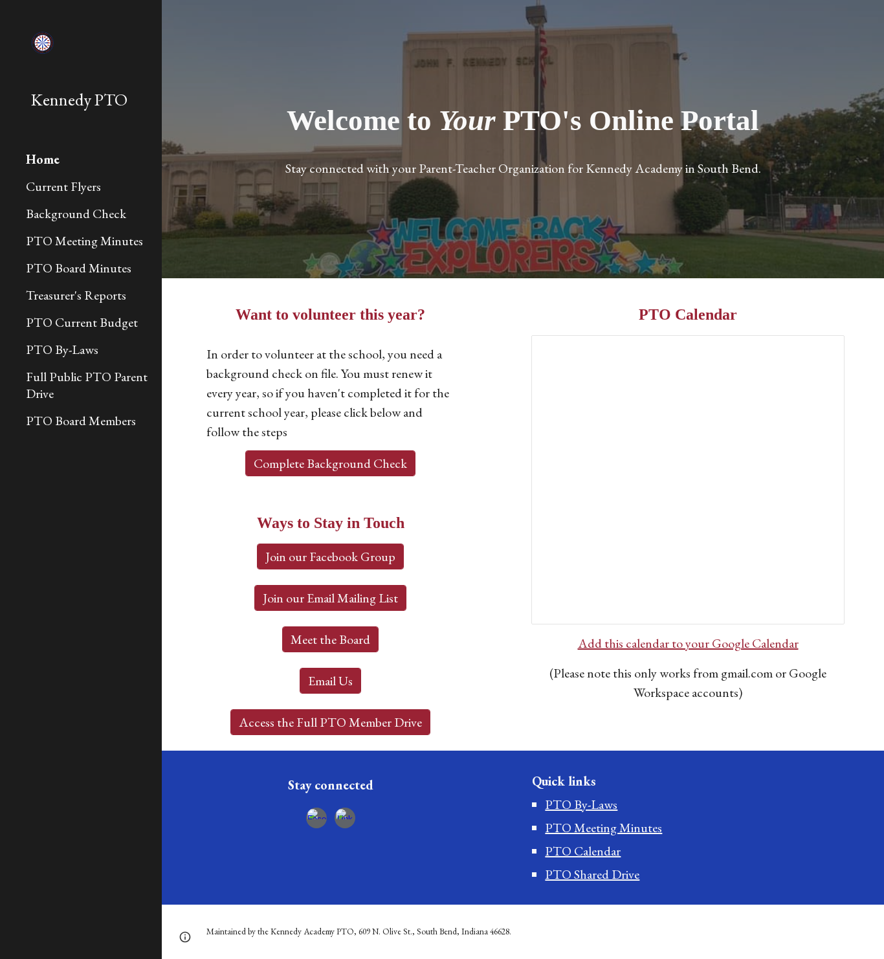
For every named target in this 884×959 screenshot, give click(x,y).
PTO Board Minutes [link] (78, 267)
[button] (185, 937)
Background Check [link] (76, 213)
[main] (523, 120)
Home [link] (43, 159)
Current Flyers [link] (63, 186)
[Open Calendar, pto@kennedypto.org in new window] (820, 352)
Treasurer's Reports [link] (76, 295)
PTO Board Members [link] (81, 420)
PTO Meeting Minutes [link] (84, 240)
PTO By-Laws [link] (62, 349)
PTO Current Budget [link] (82, 322)
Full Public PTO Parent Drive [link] (87, 385)
